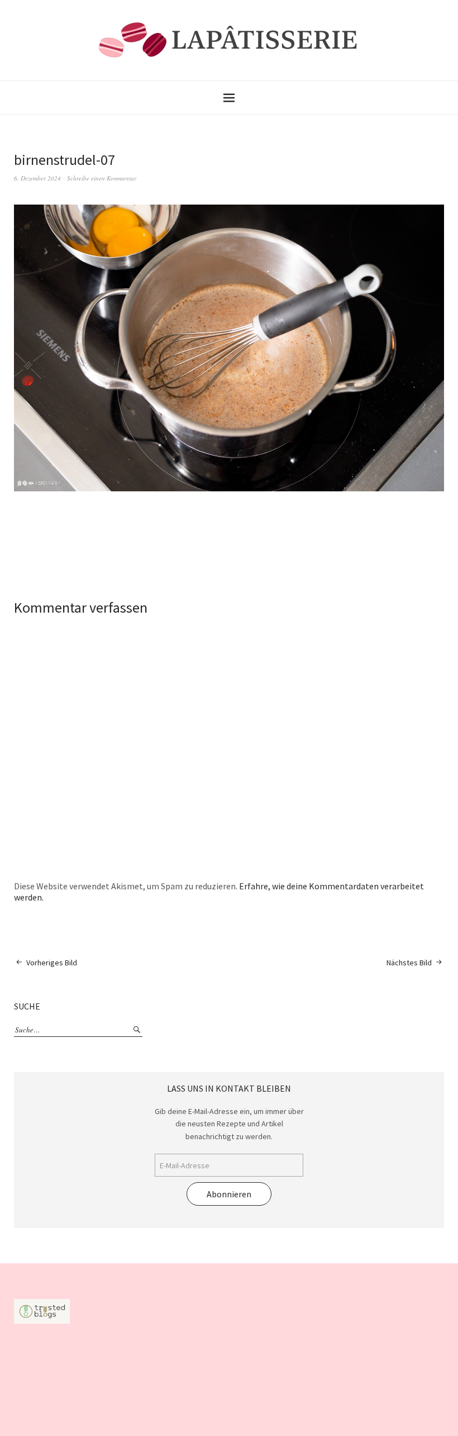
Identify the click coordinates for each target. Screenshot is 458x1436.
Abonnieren (229, 1194)
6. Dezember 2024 (37, 178)
